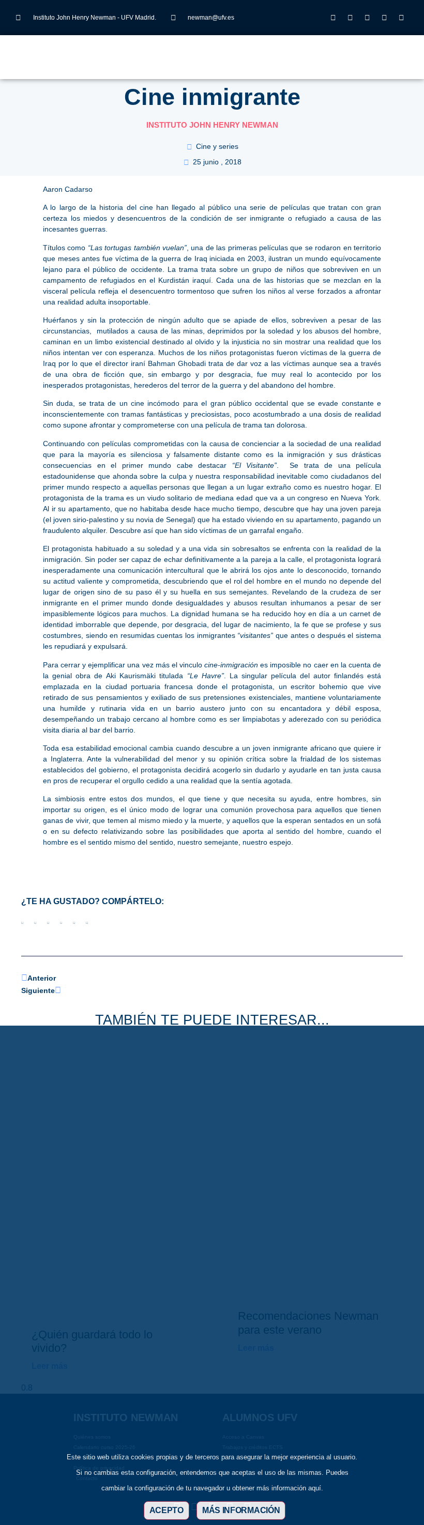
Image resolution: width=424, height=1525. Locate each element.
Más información (241, 1510)
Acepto (166, 1510)
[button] (174, 52)
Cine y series (217, 146)
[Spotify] (401, 17)
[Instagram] (333, 17)
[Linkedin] (367, 17)
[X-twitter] (350, 17)
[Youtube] (384, 17)
